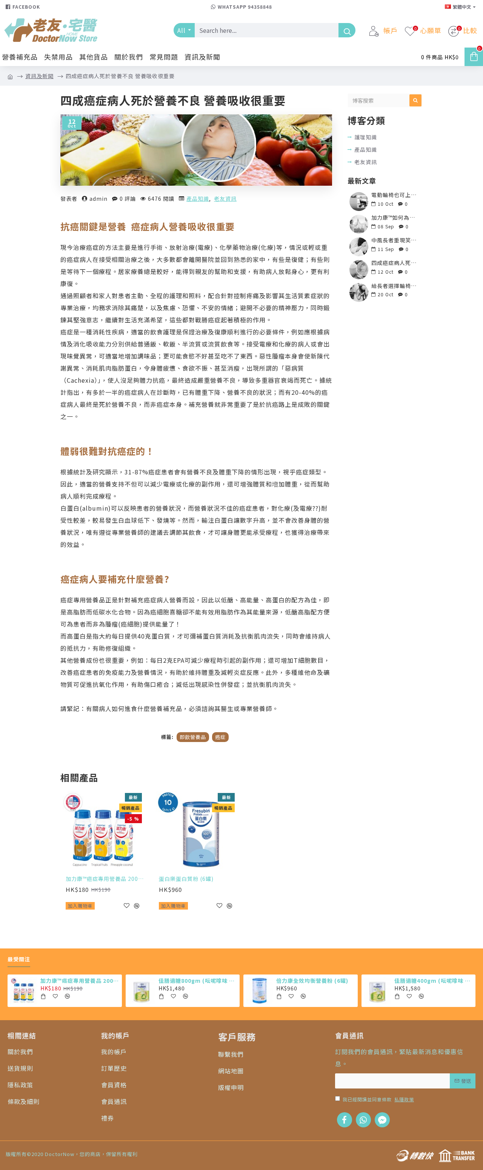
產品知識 (197, 198)
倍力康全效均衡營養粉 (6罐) (312, 980)
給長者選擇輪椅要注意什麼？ (394, 286)
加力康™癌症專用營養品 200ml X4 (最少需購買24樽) (105, 878)
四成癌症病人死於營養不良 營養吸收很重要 (394, 263)
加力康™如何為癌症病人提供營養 (394, 217)
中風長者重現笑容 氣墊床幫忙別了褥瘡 (394, 240)
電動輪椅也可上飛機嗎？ (394, 195)
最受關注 (19, 959)
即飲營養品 (193, 736)
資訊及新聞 (39, 76)
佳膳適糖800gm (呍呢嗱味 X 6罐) (197, 980)
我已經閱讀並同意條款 (378, 1099)
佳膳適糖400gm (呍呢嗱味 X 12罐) (433, 980)
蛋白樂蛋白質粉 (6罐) (186, 878)
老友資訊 (225, 198)
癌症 (220, 736)
